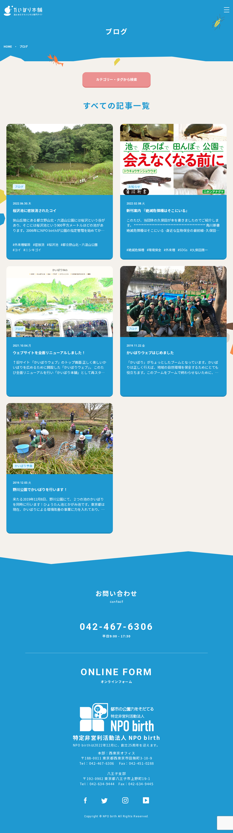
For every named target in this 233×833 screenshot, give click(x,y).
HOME (8, 46)
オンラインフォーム (116, 675)
